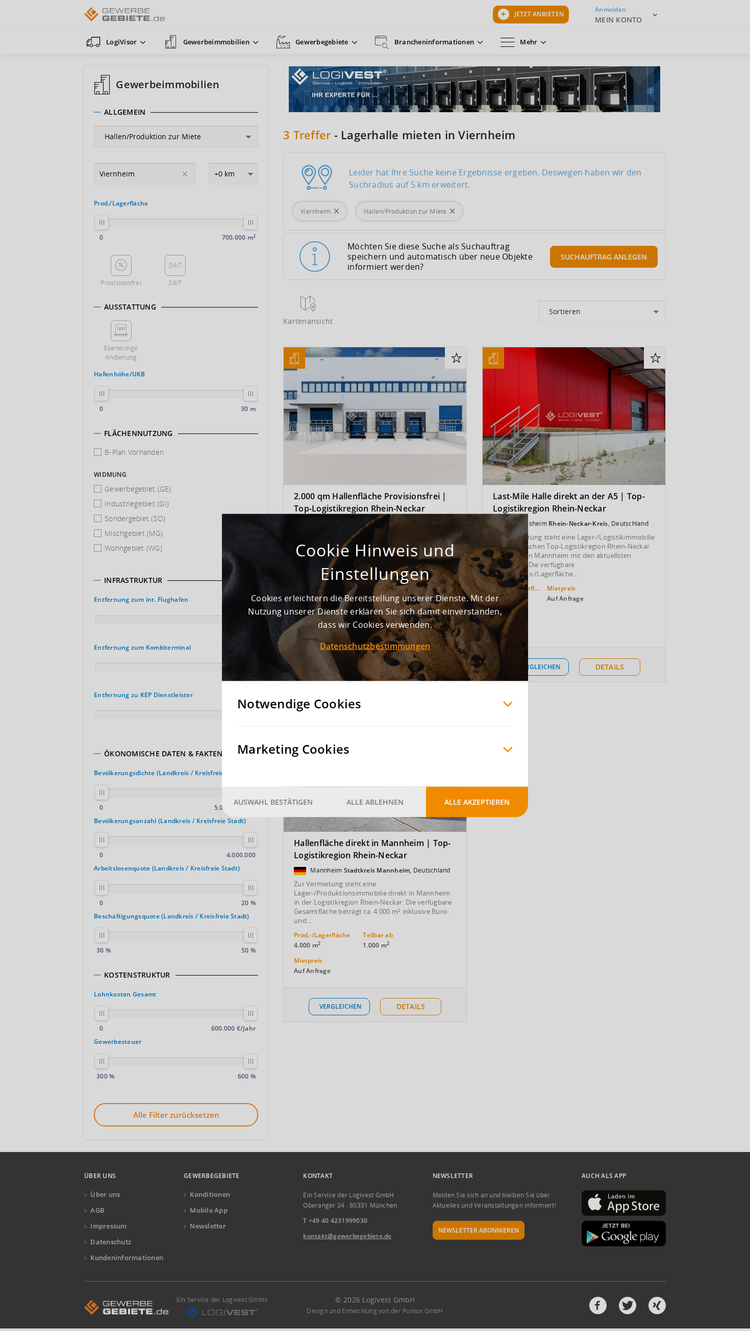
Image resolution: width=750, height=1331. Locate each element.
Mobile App (209, 1210)
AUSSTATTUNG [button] (130, 307)
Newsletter (208, 1226)
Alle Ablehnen (375, 802)
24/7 (175, 282)
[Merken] (456, 358)
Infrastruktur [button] (133, 580)
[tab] (176, 112)
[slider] (101, 222)
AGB (97, 1210)
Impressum (108, 1226)
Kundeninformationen (126, 1257)
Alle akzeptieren (477, 802)
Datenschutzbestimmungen (375, 646)
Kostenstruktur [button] (137, 975)
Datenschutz (110, 1241)
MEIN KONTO (618, 19)
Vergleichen (539, 666)
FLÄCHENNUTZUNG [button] (138, 433)
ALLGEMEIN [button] (124, 112)
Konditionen (210, 1194)
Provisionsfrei (121, 282)
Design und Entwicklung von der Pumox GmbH (375, 1311)
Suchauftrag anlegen (604, 257)
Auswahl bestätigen (273, 802)
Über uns (105, 1194)
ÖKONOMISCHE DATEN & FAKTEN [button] (163, 754)
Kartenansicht (308, 321)
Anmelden (610, 9)
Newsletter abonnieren (478, 1230)
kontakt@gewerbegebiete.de (347, 1236)
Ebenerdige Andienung (121, 353)
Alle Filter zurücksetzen (176, 1115)
